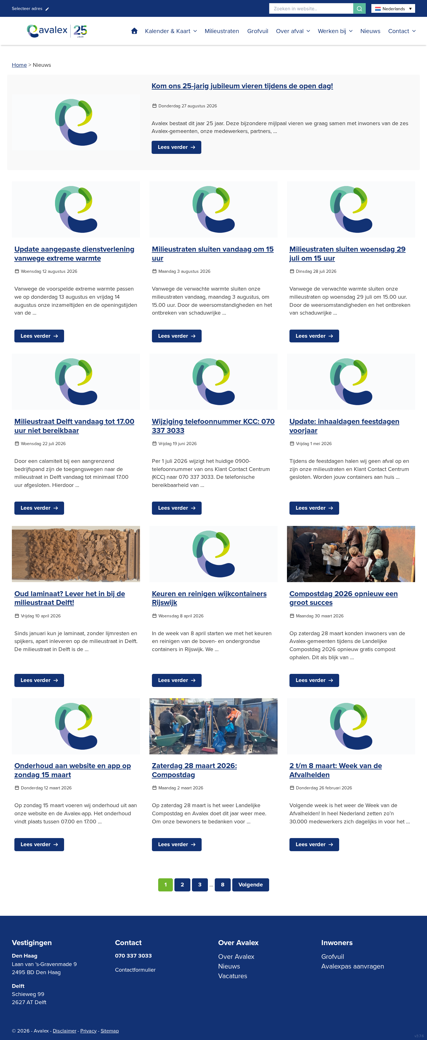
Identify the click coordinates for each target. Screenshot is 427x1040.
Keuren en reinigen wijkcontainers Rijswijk (209, 598)
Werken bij (332, 31)
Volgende (251, 885)
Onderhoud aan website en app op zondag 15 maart (72, 770)
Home (19, 65)
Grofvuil (257, 31)
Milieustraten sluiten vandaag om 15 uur (213, 253)
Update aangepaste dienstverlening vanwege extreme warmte (74, 253)
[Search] (359, 8)
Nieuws (370, 31)
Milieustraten (222, 31)
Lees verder (173, 147)
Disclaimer (64, 1030)
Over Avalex (236, 956)
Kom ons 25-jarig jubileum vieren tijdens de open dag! (242, 85)
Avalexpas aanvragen (352, 966)
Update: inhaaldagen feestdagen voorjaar (344, 426)
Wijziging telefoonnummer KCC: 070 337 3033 (213, 426)
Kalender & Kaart (167, 31)
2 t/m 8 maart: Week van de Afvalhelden (335, 770)
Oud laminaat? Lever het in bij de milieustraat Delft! (69, 598)
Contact (398, 31)
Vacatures (232, 975)
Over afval (290, 31)
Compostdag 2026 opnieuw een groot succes (343, 598)
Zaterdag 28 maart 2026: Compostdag (194, 770)
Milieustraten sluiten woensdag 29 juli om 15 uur (347, 253)
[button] (393, 8)
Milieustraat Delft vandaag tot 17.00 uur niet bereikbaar (74, 426)
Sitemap (110, 1030)
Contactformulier (135, 970)
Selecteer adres (27, 8)
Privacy (88, 1030)
